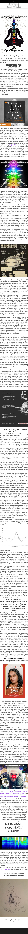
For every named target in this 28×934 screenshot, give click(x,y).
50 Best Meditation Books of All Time (14, 875)
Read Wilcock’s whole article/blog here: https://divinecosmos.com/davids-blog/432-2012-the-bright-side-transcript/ (14, 607)
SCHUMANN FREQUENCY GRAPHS (14, 827)
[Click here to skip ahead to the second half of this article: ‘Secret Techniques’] (14, 70)
